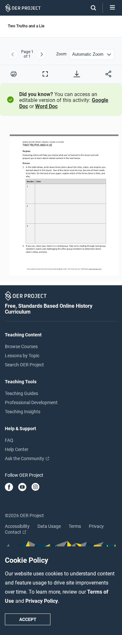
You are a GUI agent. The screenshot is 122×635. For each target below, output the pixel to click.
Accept (27, 619)
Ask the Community (25, 458)
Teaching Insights (22, 411)
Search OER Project (24, 364)
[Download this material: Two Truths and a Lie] (77, 74)
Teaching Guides (21, 393)
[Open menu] (112, 8)
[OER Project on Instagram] (35, 487)
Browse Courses (21, 346)
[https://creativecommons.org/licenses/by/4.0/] (59, 269)
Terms (75, 526)
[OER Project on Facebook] (9, 487)
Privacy (96, 526)
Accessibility (17, 526)
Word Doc (46, 106)
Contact (13, 532)
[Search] (90, 8)
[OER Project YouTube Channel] (22, 487)
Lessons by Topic (22, 355)
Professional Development (31, 402)
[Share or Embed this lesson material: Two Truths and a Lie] (108, 74)
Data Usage (49, 526)
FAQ (9, 440)
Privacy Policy (41, 601)
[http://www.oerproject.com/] (94, 269)
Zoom (61, 54)
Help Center (16, 449)
